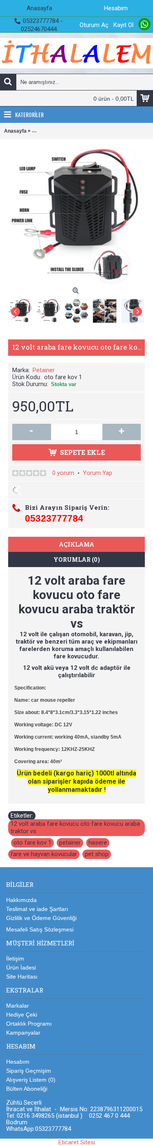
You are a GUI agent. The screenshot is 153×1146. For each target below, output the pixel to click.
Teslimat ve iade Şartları (37, 909)
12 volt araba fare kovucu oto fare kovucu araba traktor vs (75, 827)
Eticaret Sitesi (76, 1142)
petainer (70, 842)
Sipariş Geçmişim (28, 1070)
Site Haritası (22, 976)
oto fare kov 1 (32, 842)
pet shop (97, 854)
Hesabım (17, 1061)
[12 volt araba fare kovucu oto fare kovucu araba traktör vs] (22, 309)
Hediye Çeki (21, 1014)
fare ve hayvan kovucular (44, 854)
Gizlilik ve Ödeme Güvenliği (41, 918)
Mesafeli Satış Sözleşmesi (39, 929)
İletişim (15, 958)
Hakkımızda (21, 900)
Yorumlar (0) (76, 559)
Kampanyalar (23, 1032)
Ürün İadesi (21, 967)
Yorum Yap (97, 473)
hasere (98, 842)
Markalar (17, 1005)
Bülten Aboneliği (26, 1088)
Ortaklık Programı (29, 1023)
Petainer (44, 370)
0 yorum (63, 473)
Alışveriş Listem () (30, 1079)
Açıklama (76, 544)
